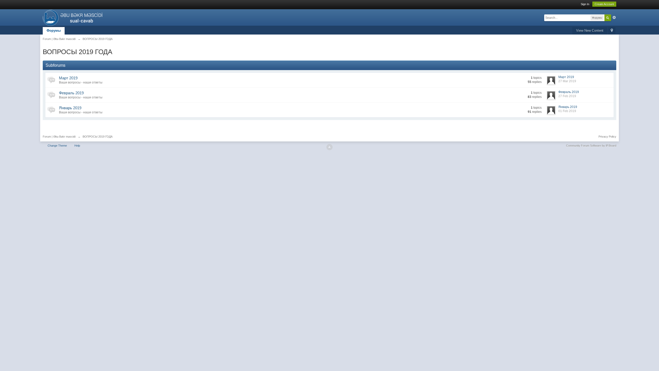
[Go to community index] (74, 17)
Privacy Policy (607, 136)
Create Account (604, 4)
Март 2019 (68, 78)
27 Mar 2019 (567, 81)
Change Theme (57, 145)
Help (77, 145)
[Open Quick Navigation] (611, 31)
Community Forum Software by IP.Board (591, 145)
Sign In (585, 4)
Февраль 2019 (71, 93)
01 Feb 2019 (567, 111)
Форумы (54, 30)
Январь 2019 (70, 108)
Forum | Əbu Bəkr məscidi (59, 136)
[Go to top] (329, 147)
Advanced (614, 17)
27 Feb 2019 (567, 96)
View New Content (589, 30)
